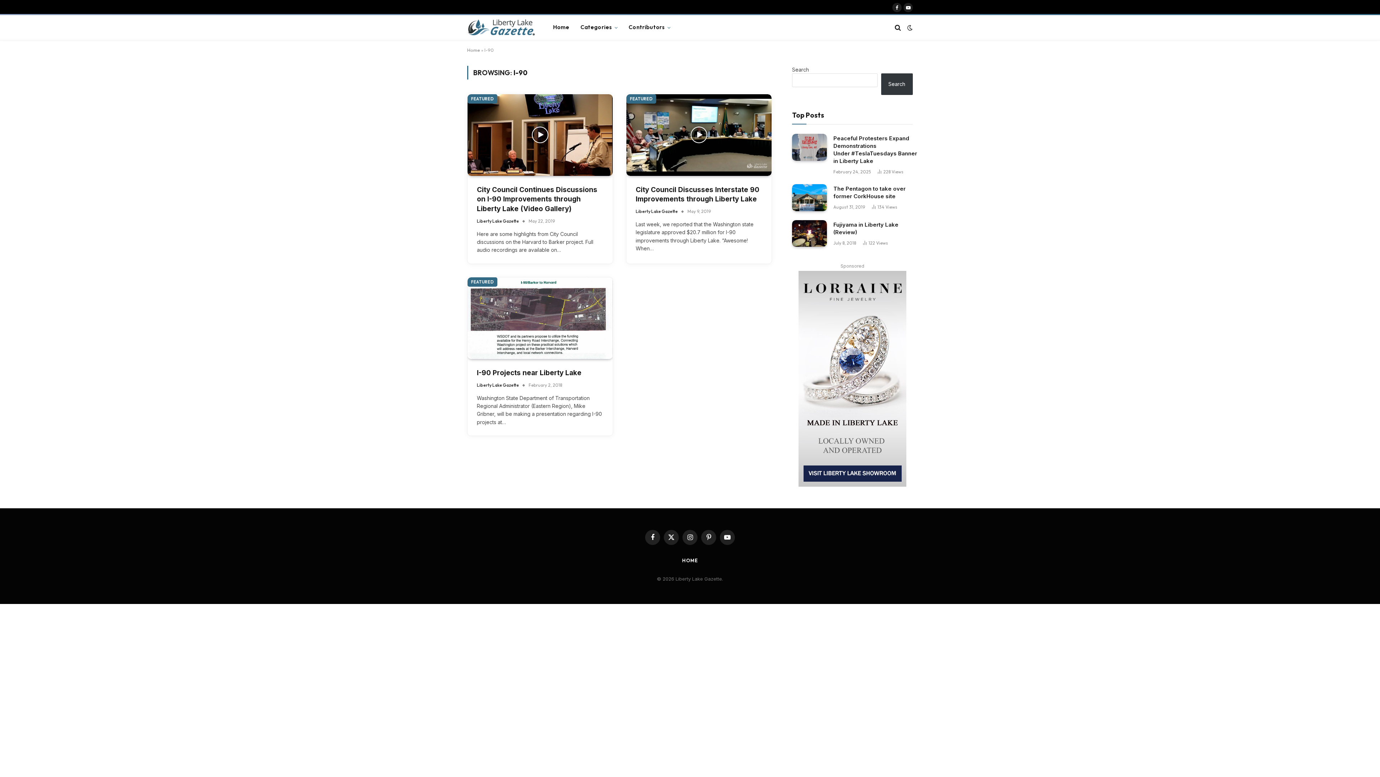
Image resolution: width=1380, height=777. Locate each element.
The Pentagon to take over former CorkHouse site (869, 192)
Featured (482, 98)
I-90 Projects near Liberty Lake (529, 373)
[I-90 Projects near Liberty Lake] (540, 318)
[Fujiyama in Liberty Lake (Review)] (809, 233)
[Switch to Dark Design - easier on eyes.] (909, 28)
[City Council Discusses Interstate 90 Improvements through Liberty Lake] (699, 135)
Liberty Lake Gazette (498, 221)
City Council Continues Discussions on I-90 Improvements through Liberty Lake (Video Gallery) (537, 199)
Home (561, 27)
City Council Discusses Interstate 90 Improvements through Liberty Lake (697, 195)
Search (800, 70)
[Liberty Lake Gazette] (501, 27)
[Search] (897, 27)
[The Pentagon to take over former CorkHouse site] (809, 197)
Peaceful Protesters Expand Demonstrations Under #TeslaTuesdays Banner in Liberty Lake (875, 149)
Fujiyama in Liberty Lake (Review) (865, 228)
